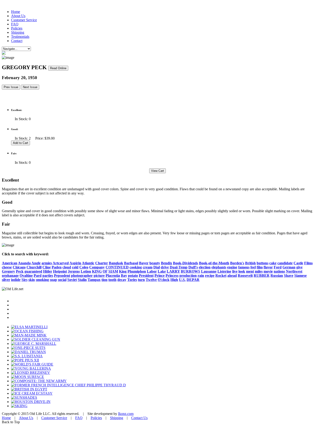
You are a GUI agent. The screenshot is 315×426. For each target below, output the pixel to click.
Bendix (166, 263)
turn (141, 280)
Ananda (24, 263)
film (260, 267)
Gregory (8, 271)
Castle (298, 263)
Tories (132, 280)
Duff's (193, 267)
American (9, 263)
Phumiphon (137, 271)
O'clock (163, 280)
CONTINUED (117, 267)
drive (165, 267)
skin (31, 280)
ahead (232, 275)
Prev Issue (11, 87)
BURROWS (190, 271)
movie (268, 271)
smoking (42, 280)
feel (253, 267)
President (146, 275)
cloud (66, 267)
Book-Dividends (185, 263)
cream (147, 267)
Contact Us (139, 418)
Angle (36, 263)
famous (244, 267)
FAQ (14, 24)
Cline (46, 267)
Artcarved (61, 263)
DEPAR (193, 280)
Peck (20, 271)
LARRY (173, 271)
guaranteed (33, 271)
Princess (172, 275)
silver (6, 280)
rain (201, 275)
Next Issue (30, 87)
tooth (112, 280)
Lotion (86, 271)
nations (279, 271)
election (205, 267)
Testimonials (20, 37)
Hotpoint (60, 271)
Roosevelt (245, 275)
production (188, 275)
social (62, 280)
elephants (218, 267)
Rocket (220, 275)
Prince (160, 275)
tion (104, 280)
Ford (278, 267)
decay (121, 280)
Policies (16, 28)
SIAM (113, 271)
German (288, 267)
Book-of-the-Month (214, 263)
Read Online (58, 68)
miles (259, 271)
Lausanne (209, 271)
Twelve (151, 280)
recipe (209, 275)
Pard (38, 275)
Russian (276, 275)
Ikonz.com (126, 414)
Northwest (294, 271)
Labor (152, 271)
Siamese (300, 275)
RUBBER (262, 275)
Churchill (34, 267)
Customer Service (24, 20)
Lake (162, 271)
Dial (156, 267)
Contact (16, 41)
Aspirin (75, 263)
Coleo (83, 267)
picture (99, 275)
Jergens (74, 271)
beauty (154, 263)
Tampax (94, 280)
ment (250, 271)
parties (47, 275)
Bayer (144, 263)
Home (15, 12)
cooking (136, 267)
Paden (57, 267)
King (123, 271)
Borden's (237, 263)
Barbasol (131, 263)
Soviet (72, 280)
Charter (101, 263)
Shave (288, 275)
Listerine (224, 271)
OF (105, 271)
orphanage (10, 275)
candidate (285, 263)
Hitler (47, 271)
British (250, 263)
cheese (7, 267)
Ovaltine (26, 275)
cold (75, 267)
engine (232, 267)
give (299, 267)
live (235, 271)
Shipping (17, 32)
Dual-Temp (178, 267)
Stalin (82, 280)
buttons (262, 263)
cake (272, 263)
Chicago (19, 267)
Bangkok (116, 263)
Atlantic (88, 263)
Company (97, 267)
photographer (82, 275)
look (241, 271)
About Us (18, 16)
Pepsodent (62, 275)
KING (97, 271)
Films (308, 263)
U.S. (182, 280)
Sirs (24, 280)
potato (133, 275)
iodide (16, 280)
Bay (124, 275)
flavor (268, 267)
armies (47, 263)
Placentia (113, 275)
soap (53, 280)
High (174, 280)
